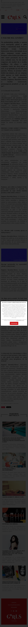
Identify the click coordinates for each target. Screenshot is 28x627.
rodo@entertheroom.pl (20, 320)
